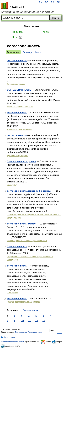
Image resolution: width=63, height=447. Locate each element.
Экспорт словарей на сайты (12, 342)
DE (46, 2)
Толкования (31, 26)
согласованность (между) (21, 223)
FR (58, 2)
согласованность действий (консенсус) (29, 191)
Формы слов (12, 293)
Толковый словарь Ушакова (20, 107)
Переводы (17, 31)
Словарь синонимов (16, 84)
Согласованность (17, 246)
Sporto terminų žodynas (17, 155)
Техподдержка (21, 332)
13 (43, 320)
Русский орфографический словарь (23, 302)
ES (52, 2)
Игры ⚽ (17, 37)
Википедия (12, 185)
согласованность (17, 60)
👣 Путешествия (8, 337)
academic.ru (12, 5)
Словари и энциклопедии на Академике (27, 12)
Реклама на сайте (35, 332)
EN (40, 2)
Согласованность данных (21, 161)
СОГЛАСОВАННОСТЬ (19, 90)
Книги (46, 31)
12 (36, 320)
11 (29, 320)
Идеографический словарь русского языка (27, 240)
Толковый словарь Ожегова (19, 129)
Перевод (27, 52)
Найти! (55, 18)
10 (22, 320)
